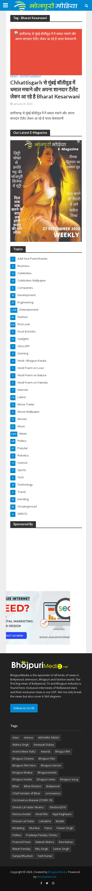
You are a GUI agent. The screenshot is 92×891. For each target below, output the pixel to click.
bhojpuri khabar (22, 772)
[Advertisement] (38, 558)
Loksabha (45, 821)
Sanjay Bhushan (22, 856)
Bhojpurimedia (47, 772)
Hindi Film (42, 814)
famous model (21, 814)
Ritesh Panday (21, 849)
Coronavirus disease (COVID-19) (32, 800)
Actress (28, 737)
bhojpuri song (69, 779)
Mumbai (34, 828)
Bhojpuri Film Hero (24, 765)
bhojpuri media (22, 779)
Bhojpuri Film (47, 758)
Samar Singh (61, 849)
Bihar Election (32, 786)
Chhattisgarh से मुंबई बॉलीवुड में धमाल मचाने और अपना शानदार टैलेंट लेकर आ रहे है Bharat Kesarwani (45, 89)
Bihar (15, 786)
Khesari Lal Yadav (23, 821)
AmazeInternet (46, 877)
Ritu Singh (41, 849)
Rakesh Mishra (45, 842)
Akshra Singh (20, 745)
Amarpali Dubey (44, 745)
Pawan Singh (65, 828)
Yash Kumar (45, 856)
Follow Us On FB (24, 708)
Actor (15, 737)
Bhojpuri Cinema (23, 758)
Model (60, 821)
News (14, 76)
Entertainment (30, 76)
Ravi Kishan (66, 842)
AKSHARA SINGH (48, 737)
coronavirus (52, 793)
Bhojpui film (62, 751)
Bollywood (52, 786)
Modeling (18, 828)
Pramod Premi (21, 842)
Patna (48, 828)
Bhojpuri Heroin (51, 765)
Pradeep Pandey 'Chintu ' (42, 835)
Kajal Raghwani (62, 814)
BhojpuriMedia (57, 872)
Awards (45, 751)
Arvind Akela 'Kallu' (24, 751)
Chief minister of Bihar (26, 793)
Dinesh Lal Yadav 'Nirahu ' (28, 807)
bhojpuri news (46, 779)
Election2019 (58, 807)
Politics (16, 835)
